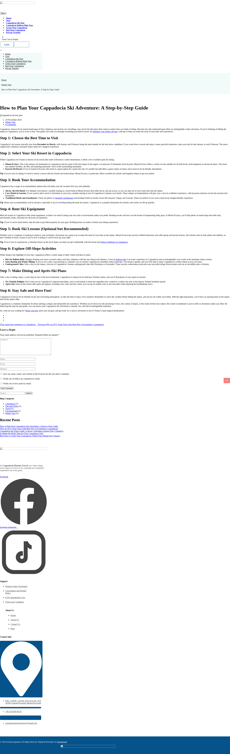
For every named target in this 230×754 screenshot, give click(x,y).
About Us (15, 620)
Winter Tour (6, 85)
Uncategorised (11, 411)
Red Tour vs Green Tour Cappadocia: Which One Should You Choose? (30, 436)
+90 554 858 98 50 (13, 711)
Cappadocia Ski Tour (15, 23)
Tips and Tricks (11, 406)
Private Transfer (13, 32)
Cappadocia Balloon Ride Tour (19, 25)
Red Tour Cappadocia (15, 30)
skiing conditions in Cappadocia (114, 242)
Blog (13, 628)
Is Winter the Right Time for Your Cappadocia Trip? (22, 433)
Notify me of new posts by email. (17, 383)
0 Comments (10, 124)
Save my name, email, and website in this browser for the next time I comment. (36, 374)
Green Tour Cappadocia (16, 28)
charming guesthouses (64, 198)
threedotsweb (62, 742)
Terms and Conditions (14, 602)
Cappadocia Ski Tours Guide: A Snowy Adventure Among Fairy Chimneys (31, 431)
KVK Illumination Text (15, 597)
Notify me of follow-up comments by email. (21, 379)
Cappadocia (10, 404)
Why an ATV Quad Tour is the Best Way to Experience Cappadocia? (29, 429)
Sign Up (21, 44)
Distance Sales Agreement (16, 586)
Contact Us (15, 624)
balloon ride (121, 259)
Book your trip (31, 311)
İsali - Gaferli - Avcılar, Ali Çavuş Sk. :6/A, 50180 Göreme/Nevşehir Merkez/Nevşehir (23, 702)
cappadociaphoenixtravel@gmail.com (21, 723)
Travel (8, 408)
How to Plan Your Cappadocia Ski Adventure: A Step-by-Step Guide (29, 426)
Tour (8, 20)
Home (8, 18)
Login (7, 44)
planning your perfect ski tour (105, 131)
